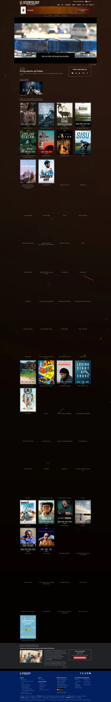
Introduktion (41, 683)
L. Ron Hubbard (77, 681)
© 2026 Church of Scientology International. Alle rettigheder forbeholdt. (32, 700)
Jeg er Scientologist (25, 692)
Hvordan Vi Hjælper (87, 682)
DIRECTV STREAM (61, 681)
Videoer (50, 15)
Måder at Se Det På (42, 685)
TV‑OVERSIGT (67, 5)
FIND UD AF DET (80, 657)
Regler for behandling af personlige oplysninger (73, 700)
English (22, 696)
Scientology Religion (87, 684)
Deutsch (33, 696)
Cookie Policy (60, 700)
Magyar (79, 696)
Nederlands (33, 697)
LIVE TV (40, 677)
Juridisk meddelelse (87, 700)
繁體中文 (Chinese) (70, 697)
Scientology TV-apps (62, 687)
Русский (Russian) (54, 697)
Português (45, 697)
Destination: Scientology (26, 685)
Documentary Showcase (26, 693)
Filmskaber (64, 15)
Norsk (40, 697)
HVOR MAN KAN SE (61, 677)
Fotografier (56, 15)
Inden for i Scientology (26, 684)
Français (79, 697)
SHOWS (73, 5)
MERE (64, 667)
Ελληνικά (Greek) (41, 696)
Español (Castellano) (61, 696)
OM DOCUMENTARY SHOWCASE (29, 645)
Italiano (84, 696)
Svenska (62, 697)
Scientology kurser (87, 679)
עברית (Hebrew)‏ (71, 696)
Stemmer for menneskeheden (27, 688)
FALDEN (30, 10)
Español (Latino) (51, 696)
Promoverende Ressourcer (44, 689)
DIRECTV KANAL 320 (62, 679)
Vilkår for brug (53, 700)
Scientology (77, 679)
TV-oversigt (41, 679)
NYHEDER (79, 5)
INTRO (58, 5)
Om (45, 15)
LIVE (62, 5)
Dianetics (76, 682)
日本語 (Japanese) (25, 697)
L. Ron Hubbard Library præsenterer (28, 690)
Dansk (27, 696)
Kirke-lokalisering (87, 681)
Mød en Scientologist (25, 687)
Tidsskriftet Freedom (78, 687)
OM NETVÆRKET (42, 681)
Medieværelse (42, 686)
